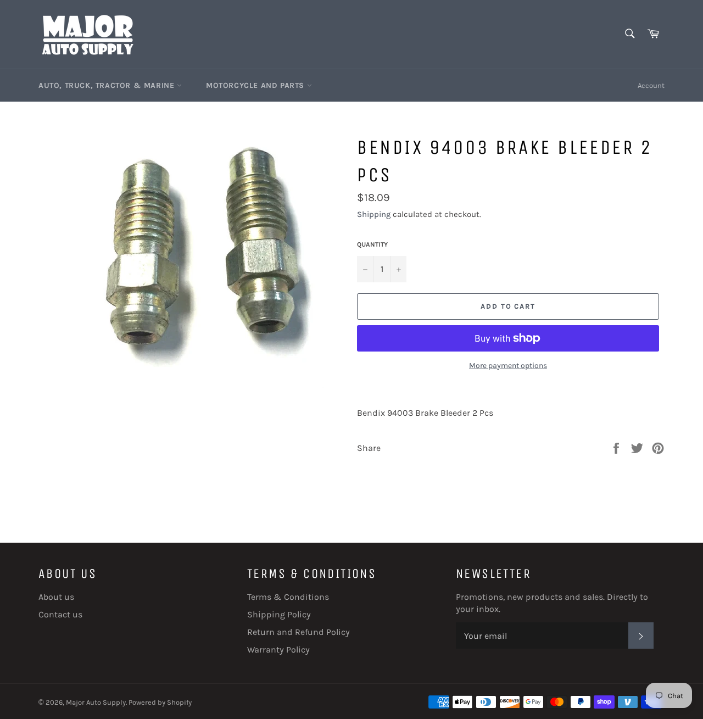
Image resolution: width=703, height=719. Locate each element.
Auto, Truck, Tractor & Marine (107, 85)
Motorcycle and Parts (256, 85)
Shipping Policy (279, 614)
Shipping (373, 214)
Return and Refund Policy (298, 632)
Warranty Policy (278, 649)
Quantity (372, 244)
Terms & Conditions (288, 597)
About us (56, 597)
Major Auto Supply (96, 702)
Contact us (60, 614)
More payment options (508, 365)
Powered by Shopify (160, 702)
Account (651, 85)
